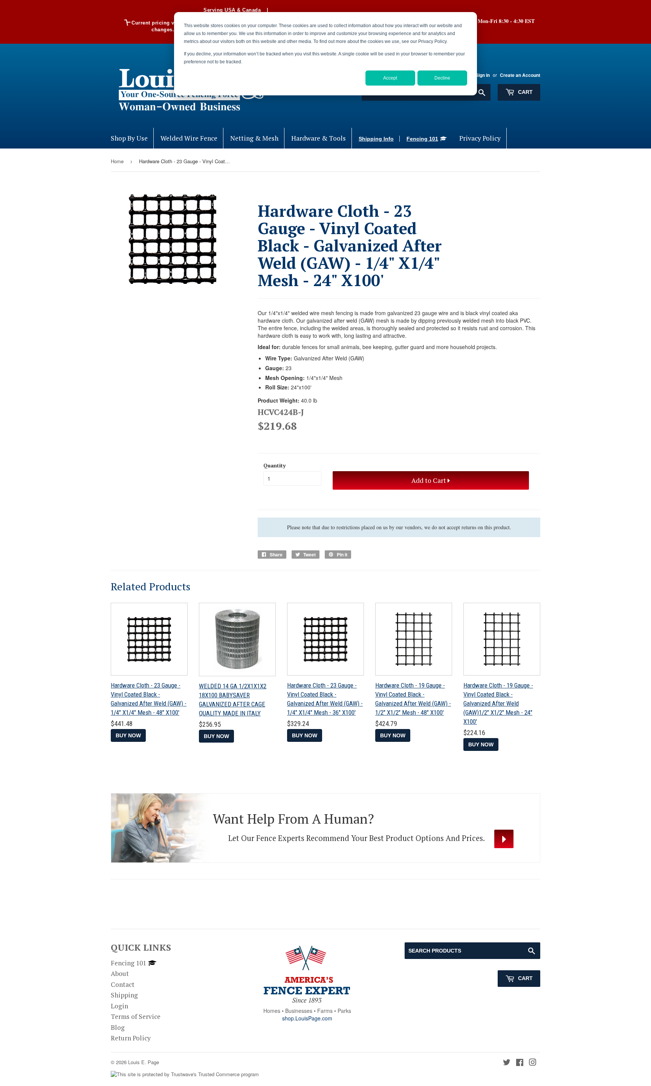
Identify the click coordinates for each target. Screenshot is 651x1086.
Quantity (274, 465)
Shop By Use (129, 138)
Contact (122, 984)
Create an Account (520, 75)
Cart (525, 92)
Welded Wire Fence (188, 138)
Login (119, 1006)
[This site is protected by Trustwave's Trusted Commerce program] (185, 1074)
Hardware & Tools (318, 138)
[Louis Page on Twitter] (506, 1062)
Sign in (482, 75)
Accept (390, 78)
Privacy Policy (480, 138)
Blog (118, 1027)
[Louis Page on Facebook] (520, 1062)
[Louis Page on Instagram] (532, 1062)
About (120, 973)
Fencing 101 (422, 139)
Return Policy (131, 1038)
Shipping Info (376, 139)
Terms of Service (135, 1016)
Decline (442, 78)
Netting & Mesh (254, 138)
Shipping (124, 995)
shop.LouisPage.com (307, 1018)
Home (117, 161)
